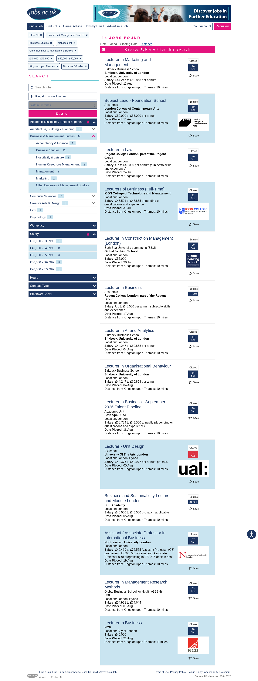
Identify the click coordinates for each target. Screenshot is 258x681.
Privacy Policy (178, 672)
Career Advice (72, 26)
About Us (44, 677)
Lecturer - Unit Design (124, 446)
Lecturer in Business (123, 287)
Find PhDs (53, 26)
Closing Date (128, 44)
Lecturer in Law (118, 149)
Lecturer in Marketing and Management (127, 62)
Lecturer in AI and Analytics (129, 330)
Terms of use (161, 672)
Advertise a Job (117, 26)
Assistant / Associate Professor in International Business (134, 535)
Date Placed (108, 44)
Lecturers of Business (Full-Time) (134, 189)
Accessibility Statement (217, 672)
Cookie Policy (195, 672)
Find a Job (36, 26)
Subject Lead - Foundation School (135, 100)
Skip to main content (15, 3)
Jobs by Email (94, 26)
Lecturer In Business (123, 622)
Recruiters (222, 26)
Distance (146, 44)
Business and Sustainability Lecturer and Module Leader (137, 498)
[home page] (44, 14)
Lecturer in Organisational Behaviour (137, 366)
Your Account (202, 26)
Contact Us (57, 677)
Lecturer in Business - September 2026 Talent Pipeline (134, 404)
